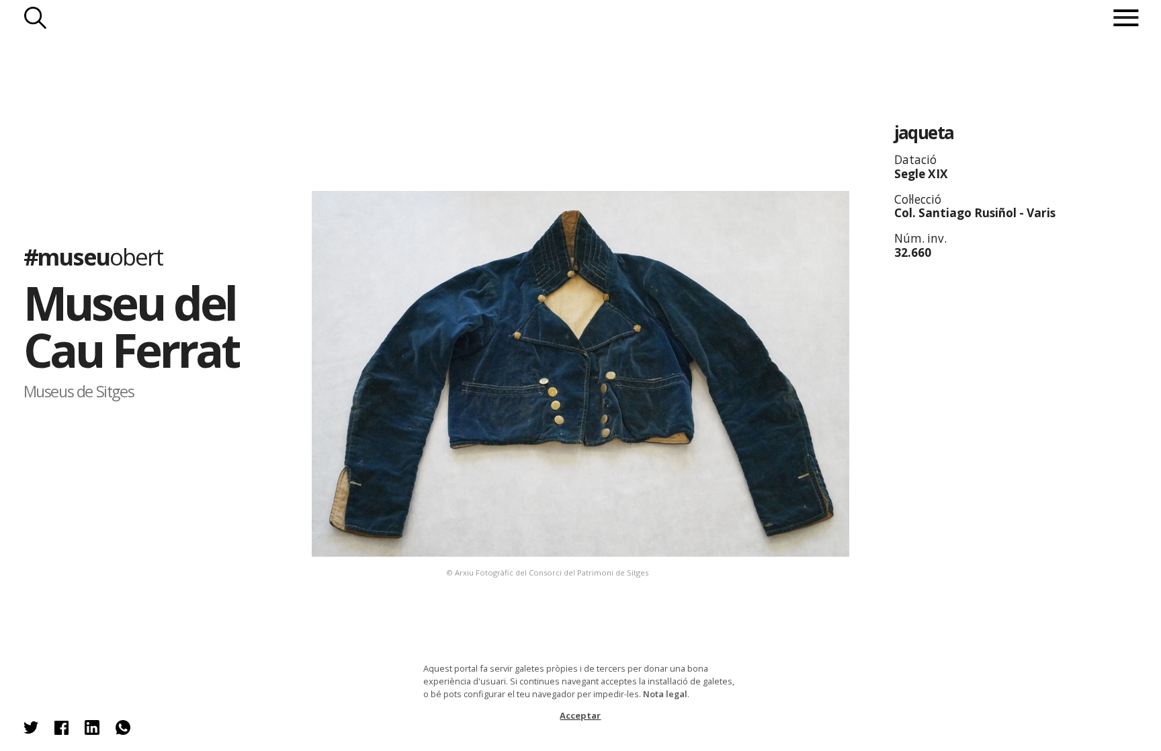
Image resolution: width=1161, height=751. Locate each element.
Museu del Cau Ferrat (131, 326)
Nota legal (665, 694)
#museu (93, 256)
